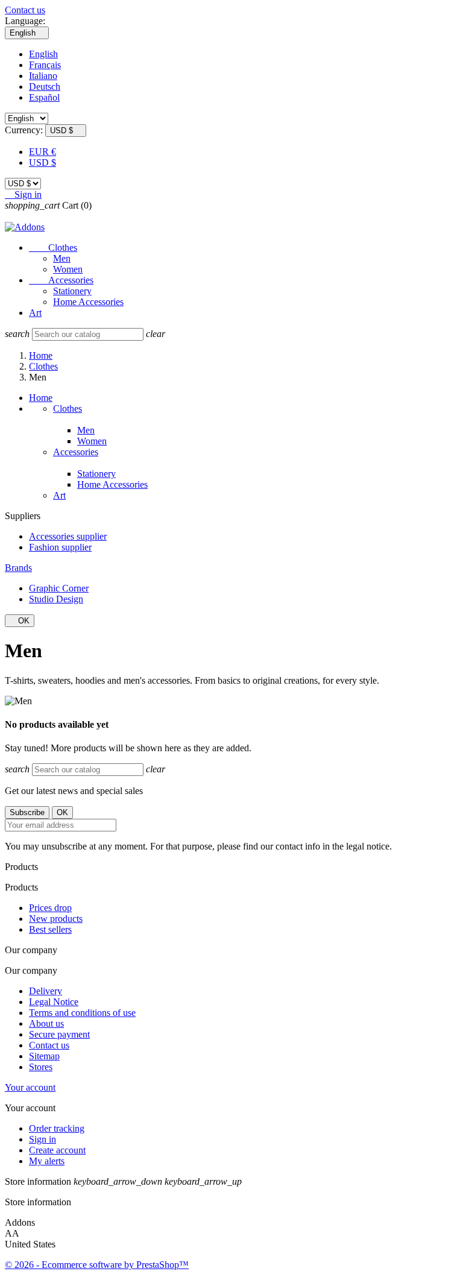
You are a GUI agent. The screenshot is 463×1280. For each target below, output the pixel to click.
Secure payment (59, 1034)
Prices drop (50, 908)
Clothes (53, 247)
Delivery (45, 991)
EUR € (42, 152)
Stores (40, 1067)
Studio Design (56, 599)
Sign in (42, 1139)
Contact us (25, 10)
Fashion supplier (60, 547)
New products (56, 918)
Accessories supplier (68, 536)
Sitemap (44, 1056)
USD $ (42, 162)
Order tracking (56, 1128)
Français (45, 65)
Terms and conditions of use (82, 1012)
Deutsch (44, 86)
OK (20, 620)
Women (68, 269)
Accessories (61, 280)
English (43, 54)
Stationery (72, 291)
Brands (18, 568)
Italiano (43, 76)
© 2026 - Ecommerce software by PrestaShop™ (97, 1265)
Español (44, 97)
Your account (30, 1087)
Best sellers (50, 929)
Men (62, 258)
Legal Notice (53, 1002)
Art (35, 312)
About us (46, 1023)
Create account (57, 1150)
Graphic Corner (59, 588)
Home (40, 398)
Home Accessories (88, 302)
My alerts (47, 1161)
